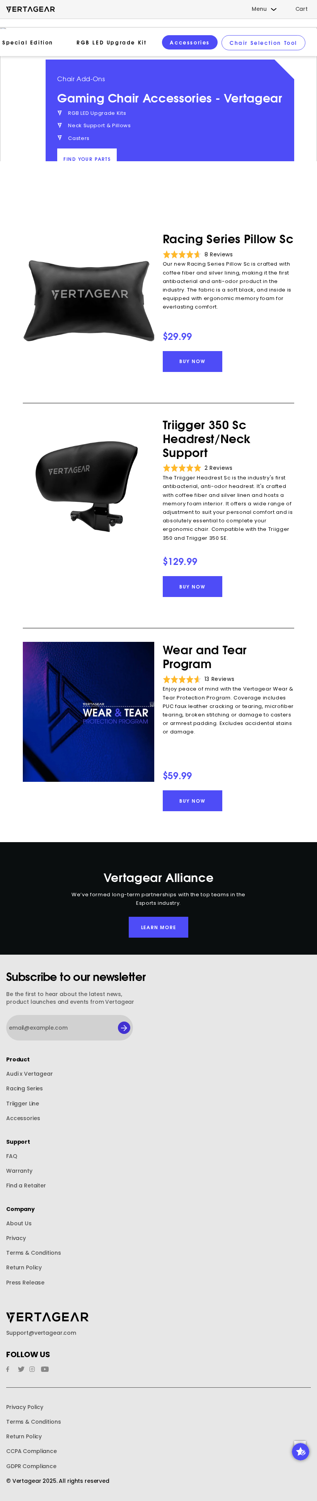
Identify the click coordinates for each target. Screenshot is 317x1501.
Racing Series (24, 1088)
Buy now (192, 361)
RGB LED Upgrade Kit (112, 42)
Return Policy (24, 1267)
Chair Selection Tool (263, 42)
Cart (301, 9)
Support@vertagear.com (41, 1333)
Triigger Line (22, 1103)
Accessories (190, 42)
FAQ (11, 1156)
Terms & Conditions (33, 1253)
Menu (259, 9)
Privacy (16, 1238)
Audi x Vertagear (29, 1074)
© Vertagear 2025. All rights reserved (57, 1481)
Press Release (25, 1282)
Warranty (19, 1171)
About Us (19, 1223)
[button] (300, 1451)
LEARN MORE (158, 927)
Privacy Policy (24, 1407)
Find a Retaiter (26, 1185)
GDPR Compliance (31, 1466)
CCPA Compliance (31, 1451)
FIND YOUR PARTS (87, 158)
